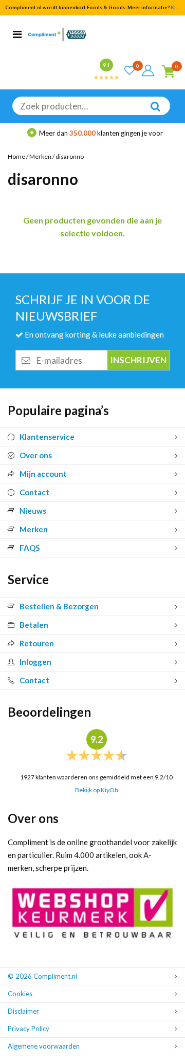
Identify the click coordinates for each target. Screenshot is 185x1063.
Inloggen (35, 661)
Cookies (20, 994)
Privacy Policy (28, 1028)
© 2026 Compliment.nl (42, 976)
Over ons (36, 455)
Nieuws (33, 510)
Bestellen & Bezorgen (59, 606)
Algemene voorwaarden (44, 1046)
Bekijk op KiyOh (96, 790)
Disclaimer (23, 1011)
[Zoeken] (150, 113)
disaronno (69, 156)
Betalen (34, 624)
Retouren (37, 643)
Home (16, 156)
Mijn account (43, 473)
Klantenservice (47, 436)
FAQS (30, 547)
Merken (40, 156)
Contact (34, 492)
